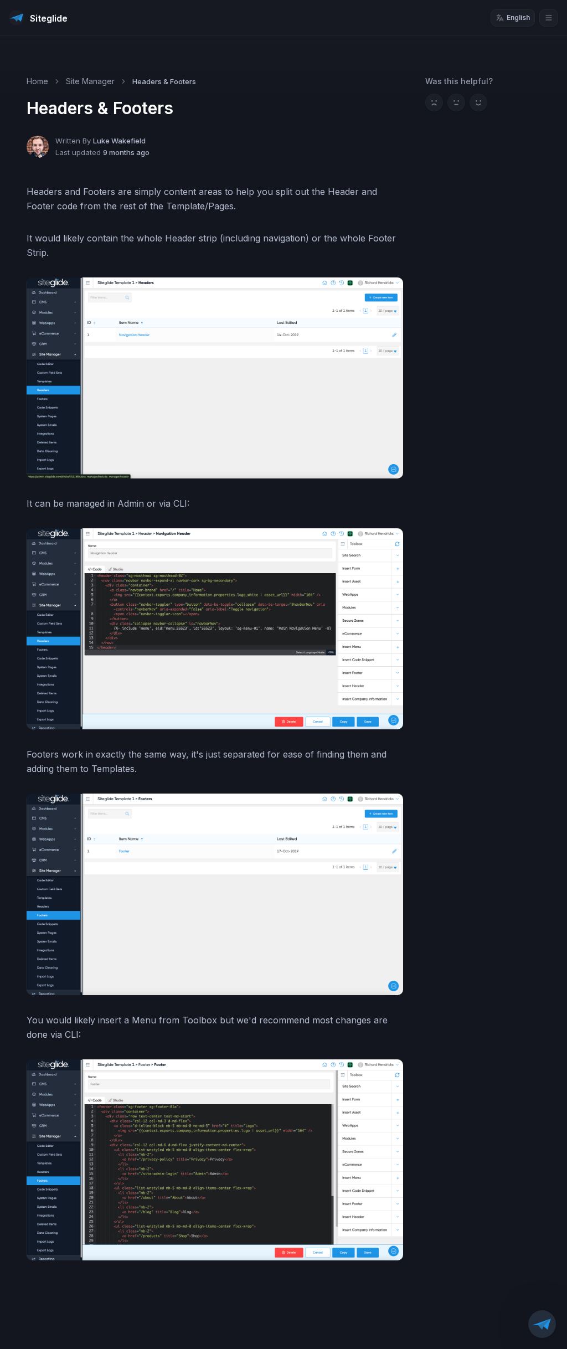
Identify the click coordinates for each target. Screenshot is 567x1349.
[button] (542, 1324)
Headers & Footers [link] (164, 81)
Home (37, 81)
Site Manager (90, 81)
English (518, 17)
